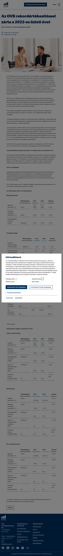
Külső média (35, 281)
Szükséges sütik (10, 279)
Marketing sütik (10, 281)
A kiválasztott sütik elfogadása (40, 287)
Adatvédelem (18, 297)
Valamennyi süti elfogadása (16, 287)
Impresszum (9, 297)
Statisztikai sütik (36, 279)
